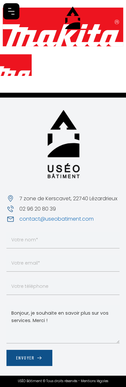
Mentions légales (94, 381)
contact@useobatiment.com (56, 219)
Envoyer (25, 358)
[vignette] (16, 64)
